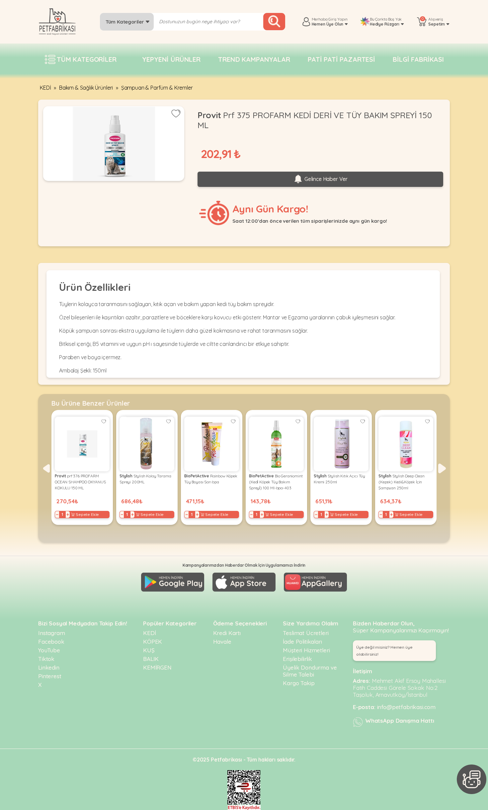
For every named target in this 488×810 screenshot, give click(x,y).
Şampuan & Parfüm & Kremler (157, 87)
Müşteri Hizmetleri (306, 650)
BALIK (151, 658)
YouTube (49, 650)
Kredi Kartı (227, 632)
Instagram (51, 632)
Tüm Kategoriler (125, 22)
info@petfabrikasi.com (406, 706)
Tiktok (46, 658)
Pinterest (49, 676)
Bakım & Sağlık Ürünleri (86, 87)
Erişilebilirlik (297, 658)
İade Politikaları (302, 641)
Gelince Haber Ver (325, 179)
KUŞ (149, 650)
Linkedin (48, 667)
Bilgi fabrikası (418, 59)
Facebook (51, 641)
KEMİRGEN (157, 667)
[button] (45, 468)
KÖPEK (152, 641)
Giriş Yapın (337, 19)
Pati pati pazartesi (341, 59)
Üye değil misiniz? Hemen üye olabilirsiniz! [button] (384, 651)
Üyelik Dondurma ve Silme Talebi (310, 671)
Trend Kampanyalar (254, 59)
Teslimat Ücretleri (305, 632)
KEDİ (45, 87)
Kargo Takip (298, 683)
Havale (222, 641)
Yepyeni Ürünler (171, 59)
